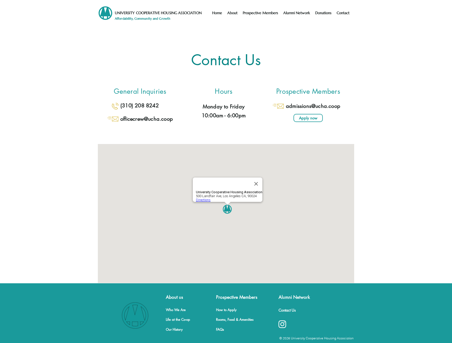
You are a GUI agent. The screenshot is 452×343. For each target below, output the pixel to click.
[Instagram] (282, 324)
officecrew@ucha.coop (146, 118)
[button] (232, 13)
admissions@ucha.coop (313, 106)
